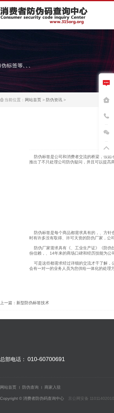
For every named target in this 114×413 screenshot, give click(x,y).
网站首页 (33, 99)
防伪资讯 (54, 99)
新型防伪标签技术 (32, 302)
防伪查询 (30, 387)
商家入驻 (52, 387)
